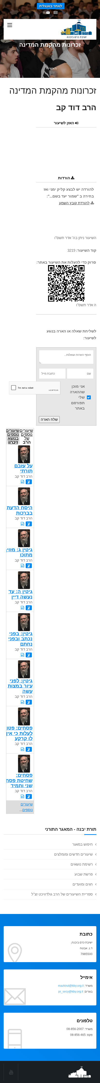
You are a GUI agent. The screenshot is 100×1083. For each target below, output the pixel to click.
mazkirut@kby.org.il (71, 985)
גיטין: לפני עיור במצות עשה (20, 686)
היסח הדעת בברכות (20, 510)
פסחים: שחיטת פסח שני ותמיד (19, 780)
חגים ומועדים (83, 884)
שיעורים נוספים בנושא (12, 436)
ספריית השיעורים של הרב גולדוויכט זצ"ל (62, 894)
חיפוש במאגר (82, 844)
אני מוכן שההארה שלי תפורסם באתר (77, 397)
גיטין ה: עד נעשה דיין (20, 594)
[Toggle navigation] (9, 25)
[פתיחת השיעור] (22, 482)
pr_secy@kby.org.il (70, 991)
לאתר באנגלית (50, 6)
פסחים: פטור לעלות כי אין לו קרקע (18, 733)
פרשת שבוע (84, 874)
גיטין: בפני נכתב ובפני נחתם (20, 639)
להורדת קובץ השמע (74, 203)
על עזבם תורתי (23, 468)
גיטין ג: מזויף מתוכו (18, 552)
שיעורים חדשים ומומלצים (73, 854)
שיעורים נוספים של (26, 436)
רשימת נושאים (82, 864)
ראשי (52, 68)
